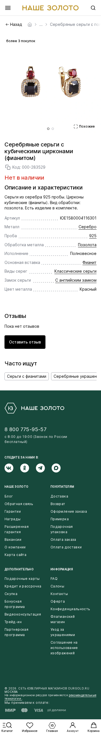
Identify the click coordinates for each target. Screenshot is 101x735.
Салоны (57, 586)
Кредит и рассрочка (22, 586)
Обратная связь (18, 504)
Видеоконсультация (22, 614)
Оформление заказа (68, 511)
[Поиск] (93, 7)
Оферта (57, 601)
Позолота (87, 244)
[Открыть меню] (7, 7)
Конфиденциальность (70, 609)
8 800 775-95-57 (25, 429)
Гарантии (12, 511)
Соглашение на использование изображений (64, 647)
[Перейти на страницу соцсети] (12, 467)
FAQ (54, 578)
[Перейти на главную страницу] (50, 8)
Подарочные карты (22, 578)
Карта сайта (15, 555)
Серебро (88, 226)
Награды (12, 519)
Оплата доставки (66, 547)
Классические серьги (75, 271)
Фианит (89, 262)
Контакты (59, 594)
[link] (29, 24)
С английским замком (76, 280)
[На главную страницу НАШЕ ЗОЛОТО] (34, 408)
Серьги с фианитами (26, 376)
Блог (8, 496)
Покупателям (62, 486)
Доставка (59, 496)
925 (93, 235)
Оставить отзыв (25, 342)
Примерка (59, 519)
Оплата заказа (63, 539)
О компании (15, 547)
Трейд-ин (13, 622)
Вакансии (12, 539)
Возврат (57, 504)
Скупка (10, 594)
